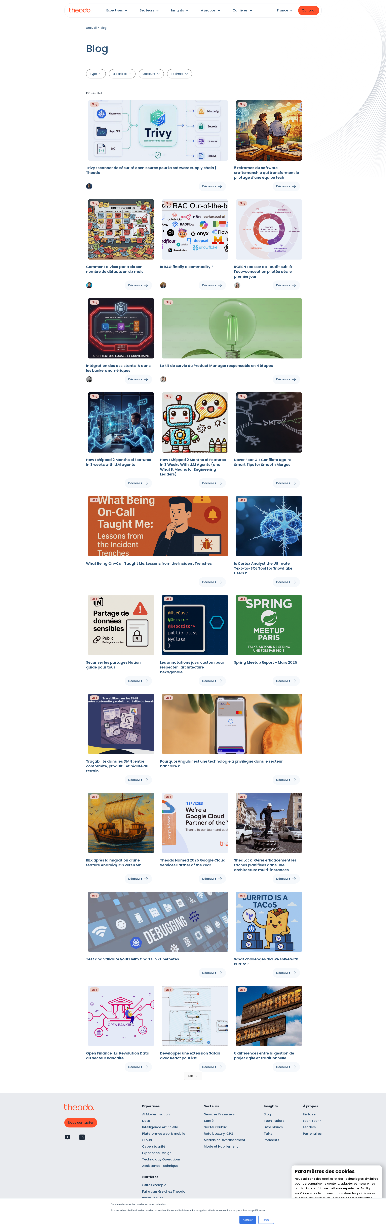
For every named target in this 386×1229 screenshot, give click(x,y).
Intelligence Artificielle (160, 1127)
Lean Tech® (312, 1120)
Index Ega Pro (153, 1198)
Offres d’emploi (154, 1185)
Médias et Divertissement (224, 1140)
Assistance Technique (160, 1165)
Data (146, 1120)
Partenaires (312, 1133)
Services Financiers (219, 1114)
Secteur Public (215, 1127)
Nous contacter (80, 1122)
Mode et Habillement (221, 1146)
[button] (117, 10)
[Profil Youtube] (67, 1137)
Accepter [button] (248, 1219)
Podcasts (271, 1140)
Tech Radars (274, 1120)
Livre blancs (273, 1127)
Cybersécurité (153, 1146)
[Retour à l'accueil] (80, 10)
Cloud (147, 1140)
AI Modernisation (156, 1114)
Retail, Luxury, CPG (218, 1133)
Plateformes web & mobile (163, 1133)
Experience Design (156, 1153)
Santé (209, 1120)
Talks (268, 1133)
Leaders (309, 1127)
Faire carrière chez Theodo (163, 1191)
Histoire (309, 1114)
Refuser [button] (266, 1219)
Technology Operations (161, 1159)
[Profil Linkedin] (82, 1137)
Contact (309, 10)
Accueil (91, 28)
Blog (267, 1114)
